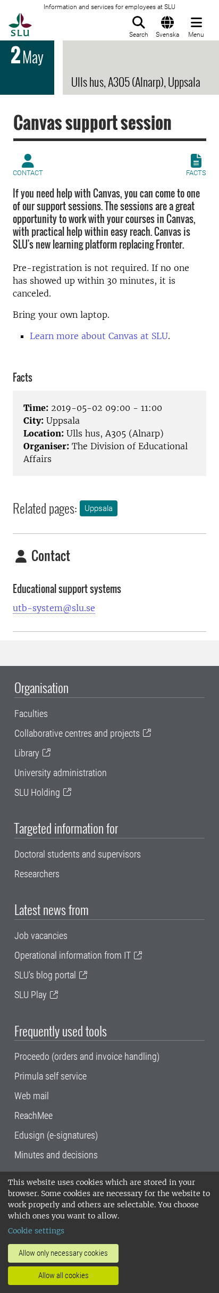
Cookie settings (36, 1231)
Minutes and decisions (56, 1154)
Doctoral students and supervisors (77, 854)
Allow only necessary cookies (63, 1253)
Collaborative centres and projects (77, 733)
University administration (60, 772)
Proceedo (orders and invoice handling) (86, 1056)
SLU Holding (37, 792)
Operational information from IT (72, 955)
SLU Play (30, 994)
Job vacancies (41, 935)
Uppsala (99, 508)
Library (26, 753)
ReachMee (33, 1115)
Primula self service (50, 1076)
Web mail (31, 1095)
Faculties (31, 713)
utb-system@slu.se (54, 608)
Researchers (37, 873)
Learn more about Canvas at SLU (99, 336)
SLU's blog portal (45, 975)
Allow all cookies (63, 1275)
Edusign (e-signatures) (56, 1135)
